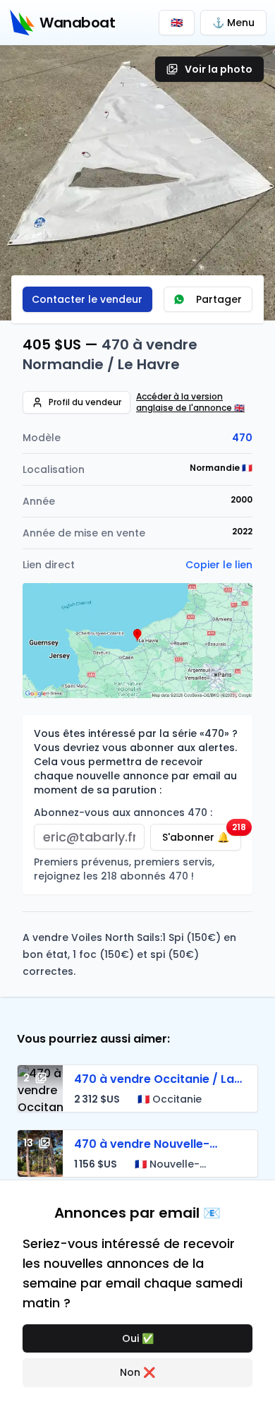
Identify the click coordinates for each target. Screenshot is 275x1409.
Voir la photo (218, 69)
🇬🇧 (177, 23)
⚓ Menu (233, 23)
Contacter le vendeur (87, 299)
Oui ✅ (138, 1338)
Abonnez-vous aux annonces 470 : (123, 812)
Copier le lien (218, 565)
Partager (219, 299)
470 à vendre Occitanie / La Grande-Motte (154, 1087)
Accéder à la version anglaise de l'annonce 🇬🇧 (190, 402)
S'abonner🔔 (201, 834)
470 (242, 438)
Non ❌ (137, 1372)
